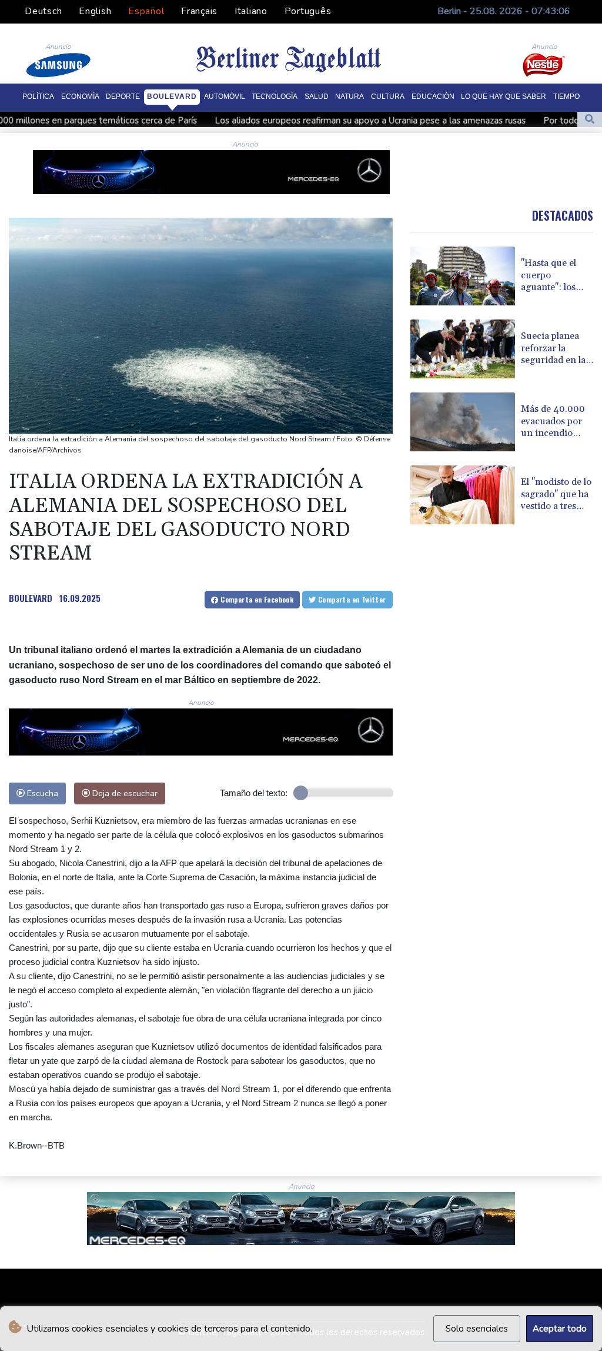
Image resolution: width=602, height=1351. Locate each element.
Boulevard (172, 96)
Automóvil (224, 96)
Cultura (387, 96)
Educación (433, 96)
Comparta (256, 599)
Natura (349, 96)
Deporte (123, 96)
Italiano (251, 11)
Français (199, 11)
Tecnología (274, 96)
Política (38, 96)
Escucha (41, 793)
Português (308, 11)
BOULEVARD (30, 597)
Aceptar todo (560, 1329)
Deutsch (43, 11)
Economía (80, 96)
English (95, 11)
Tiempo (566, 96)
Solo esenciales (477, 1329)
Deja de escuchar (124, 793)
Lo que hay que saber (503, 96)
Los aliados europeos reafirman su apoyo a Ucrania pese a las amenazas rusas (301, 121)
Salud (317, 96)
